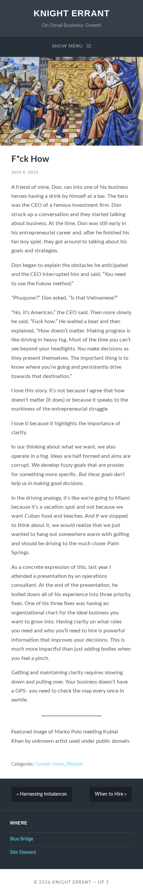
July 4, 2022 (25, 172)
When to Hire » (110, 794)
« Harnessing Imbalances (42, 794)
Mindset (75, 764)
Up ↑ (103, 882)
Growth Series (49, 764)
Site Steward (23, 852)
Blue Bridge (21, 839)
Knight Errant (72, 13)
